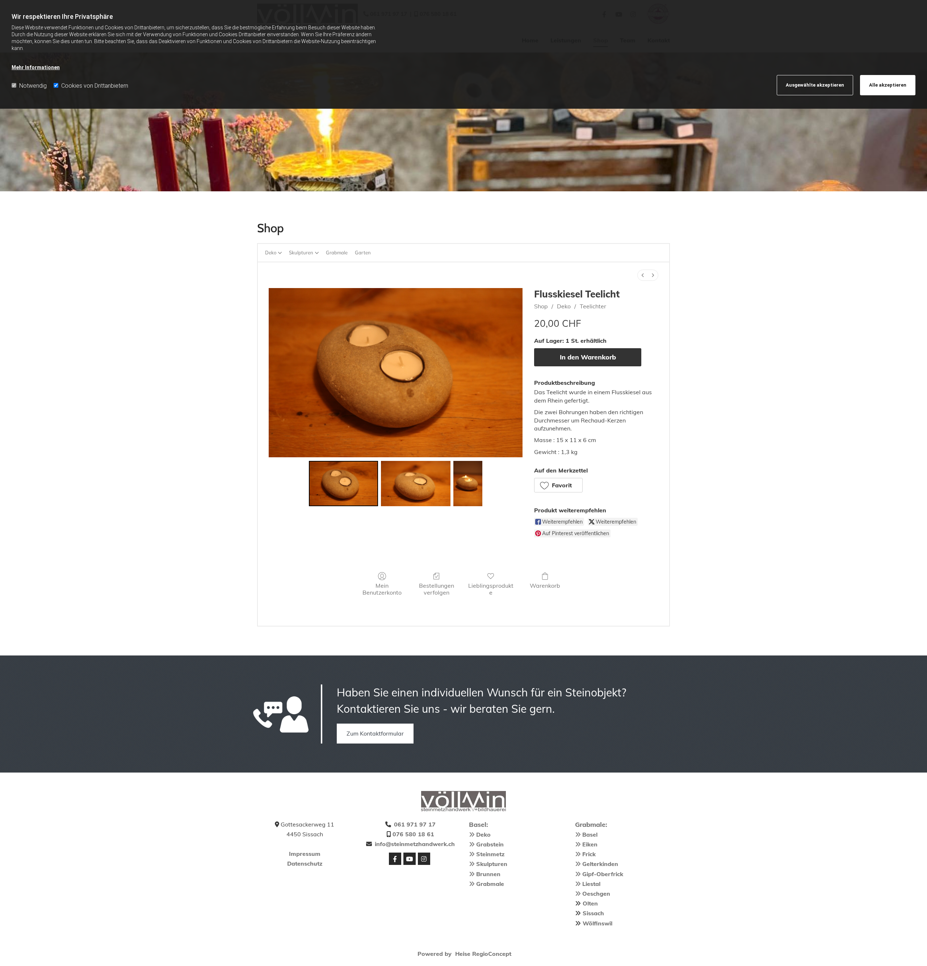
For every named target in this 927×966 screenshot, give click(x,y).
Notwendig (33, 85)
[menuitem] (643, 275)
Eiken (589, 844)
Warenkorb (545, 585)
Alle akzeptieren (887, 85)
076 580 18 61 (413, 834)
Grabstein (490, 844)
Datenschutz (304, 863)
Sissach (593, 913)
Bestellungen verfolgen (436, 589)
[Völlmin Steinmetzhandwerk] (463, 801)
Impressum (304, 853)
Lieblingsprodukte (490, 589)
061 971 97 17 (415, 824)
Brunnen (488, 874)
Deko (564, 306)
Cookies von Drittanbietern (94, 85)
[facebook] (395, 858)
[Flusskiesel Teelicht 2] (468, 483)
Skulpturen (491, 863)
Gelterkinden (600, 863)
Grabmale (490, 883)
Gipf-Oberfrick (602, 874)
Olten (590, 903)
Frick (589, 854)
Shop (541, 306)
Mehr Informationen (36, 67)
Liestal (591, 883)
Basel (589, 834)
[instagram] (424, 858)
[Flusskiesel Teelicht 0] (343, 483)
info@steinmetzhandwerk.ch (415, 844)
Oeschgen (596, 893)
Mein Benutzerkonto (382, 589)
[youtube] (409, 858)
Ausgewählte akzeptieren (815, 85)
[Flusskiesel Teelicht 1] (415, 483)
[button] (558, 485)
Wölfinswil (597, 923)
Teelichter (593, 306)
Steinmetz (490, 854)
